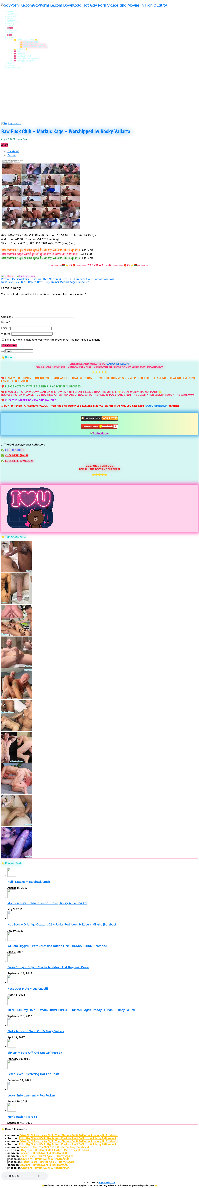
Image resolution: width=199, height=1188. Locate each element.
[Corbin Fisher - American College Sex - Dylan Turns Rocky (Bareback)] (16, 825)
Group (10, 26)
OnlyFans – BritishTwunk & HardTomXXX (43, 1153)
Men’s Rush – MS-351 (22, 1117)
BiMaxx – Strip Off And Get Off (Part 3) (34, 1052)
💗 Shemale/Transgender (26, 58)
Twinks (10, 65)
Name (5, 322)
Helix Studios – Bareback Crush (28, 882)
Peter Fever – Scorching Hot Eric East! (33, 1074)
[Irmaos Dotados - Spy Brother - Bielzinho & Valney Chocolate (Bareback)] (16, 730)
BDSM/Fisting (13, 21)
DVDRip (10, 23)
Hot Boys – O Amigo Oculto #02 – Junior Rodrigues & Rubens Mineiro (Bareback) (62, 924)
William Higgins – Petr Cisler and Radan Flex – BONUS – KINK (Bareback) (57, 946)
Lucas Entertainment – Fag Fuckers (31, 1095)
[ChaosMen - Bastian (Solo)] (16, 761)
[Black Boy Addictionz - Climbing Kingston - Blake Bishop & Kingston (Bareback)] (16, 571)
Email (5, 328)
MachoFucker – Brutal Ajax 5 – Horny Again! (46, 1156)
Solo (9, 63)
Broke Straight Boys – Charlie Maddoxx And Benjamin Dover (48, 967)
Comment (7, 316)
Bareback (11, 16)
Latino (10, 33)
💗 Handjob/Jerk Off (23, 56)
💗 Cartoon (19, 54)
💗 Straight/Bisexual (24, 61)
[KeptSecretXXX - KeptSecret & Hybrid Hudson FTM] (16, 857)
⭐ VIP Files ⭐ (21, 49)
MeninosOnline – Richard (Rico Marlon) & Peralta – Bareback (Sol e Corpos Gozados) (57, 279)
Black (9, 19)
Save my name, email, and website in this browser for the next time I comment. (52, 339)
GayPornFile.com (107, 1182)
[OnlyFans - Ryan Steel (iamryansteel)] (16, 603)
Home (10, 12)
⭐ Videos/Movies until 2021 (34, 47)
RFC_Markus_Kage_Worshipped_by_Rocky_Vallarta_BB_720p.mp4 (40, 249)
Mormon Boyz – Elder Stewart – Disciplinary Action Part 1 (47, 903)
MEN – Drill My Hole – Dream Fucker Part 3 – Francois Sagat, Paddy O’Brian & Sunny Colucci (71, 1010)
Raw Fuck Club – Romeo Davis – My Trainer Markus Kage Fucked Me (45, 282)
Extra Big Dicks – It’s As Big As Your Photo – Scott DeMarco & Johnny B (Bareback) (68, 1135)
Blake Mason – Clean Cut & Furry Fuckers (35, 1031)
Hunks (10, 28)
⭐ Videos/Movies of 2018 (33, 44)
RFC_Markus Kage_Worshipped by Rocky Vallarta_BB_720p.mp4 (40, 254)
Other (10, 37)
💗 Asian (18, 51)
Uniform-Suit (13, 68)
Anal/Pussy (12, 14)
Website (6, 333)
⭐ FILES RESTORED (29, 42)
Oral (9, 35)
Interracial (12, 30)
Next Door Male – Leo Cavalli (27, 988)
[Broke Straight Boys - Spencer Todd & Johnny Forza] (16, 793)
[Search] (2, 351)
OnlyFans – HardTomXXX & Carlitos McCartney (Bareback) (54, 1147)
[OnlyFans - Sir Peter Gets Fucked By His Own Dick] (16, 666)
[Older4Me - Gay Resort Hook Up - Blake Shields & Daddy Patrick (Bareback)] (16, 698)
